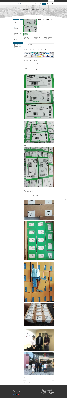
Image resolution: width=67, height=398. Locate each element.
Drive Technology (16, 39)
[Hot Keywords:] (48, 0)
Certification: (35, 41)
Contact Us (29, 394)
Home (28, 389)
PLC (14, 27)
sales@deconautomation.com (18, 46)
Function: (25, 41)
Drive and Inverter (16, 40)
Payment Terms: (45, 37)
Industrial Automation (16, 21)
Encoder (15, 22)
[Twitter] (16, 394)
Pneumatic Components (16, 28)
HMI (14, 23)
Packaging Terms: (45, 39)
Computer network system (16, 34)
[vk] (18, 394)
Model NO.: (25, 38)
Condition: (35, 38)
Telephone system (16, 38)
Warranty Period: (35, 39)
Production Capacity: (36, 37)
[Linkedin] (15, 394)
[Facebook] (13, 394)
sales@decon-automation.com (18, 391)
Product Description (26, 43)
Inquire (42, 23)
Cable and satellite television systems (17, 33)
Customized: (44, 38)
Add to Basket (42, 25)
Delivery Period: (25, 39)
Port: (24, 37)
